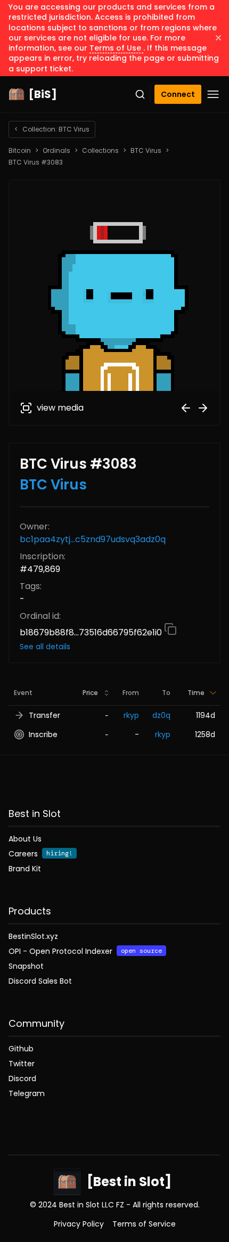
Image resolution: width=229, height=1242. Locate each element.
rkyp (131, 715)
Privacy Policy (79, 1224)
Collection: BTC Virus (51, 129)
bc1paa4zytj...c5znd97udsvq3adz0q (93, 539)
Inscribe (43, 734)
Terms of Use (116, 48)
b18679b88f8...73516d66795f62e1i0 (92, 632)
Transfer (44, 715)
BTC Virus (145, 150)
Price (90, 692)
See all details (45, 646)
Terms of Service (144, 1224)
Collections (100, 150)
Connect (178, 94)
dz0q (161, 715)
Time (196, 692)
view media (60, 408)
